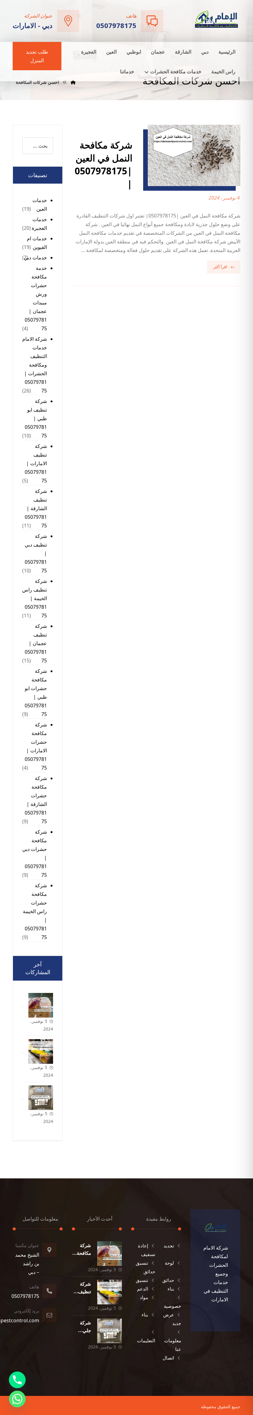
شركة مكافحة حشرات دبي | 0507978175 (34, 853)
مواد (144, 1297)
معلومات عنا (172, 1344)
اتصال (168, 1358)
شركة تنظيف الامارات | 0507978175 (36, 463)
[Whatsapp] (17, 1399)
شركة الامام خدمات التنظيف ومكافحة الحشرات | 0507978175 (34, 364)
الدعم (142, 1289)
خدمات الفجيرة (39, 223)
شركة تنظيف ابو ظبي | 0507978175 (36, 418)
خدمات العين (39, 204)
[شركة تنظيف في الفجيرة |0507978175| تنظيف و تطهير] (40, 1051)
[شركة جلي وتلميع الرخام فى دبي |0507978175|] (40, 1097)
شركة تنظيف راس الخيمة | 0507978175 (34, 598)
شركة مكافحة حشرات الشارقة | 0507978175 (36, 800)
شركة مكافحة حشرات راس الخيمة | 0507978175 (35, 911)
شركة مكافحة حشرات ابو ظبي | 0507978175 (36, 693)
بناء (171, 1289)
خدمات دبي (35, 257)
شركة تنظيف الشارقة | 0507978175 (36, 508)
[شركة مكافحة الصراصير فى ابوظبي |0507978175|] (40, 1005)
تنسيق (142, 1280)
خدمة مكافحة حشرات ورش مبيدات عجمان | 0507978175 (36, 298)
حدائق (168, 1280)
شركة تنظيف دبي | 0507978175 (36, 553)
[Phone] (17, 1380)
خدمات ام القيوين (37, 242)
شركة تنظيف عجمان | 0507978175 (36, 643)
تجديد (169, 1245)
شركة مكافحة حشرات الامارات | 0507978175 (36, 746)
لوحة (169, 1263)
